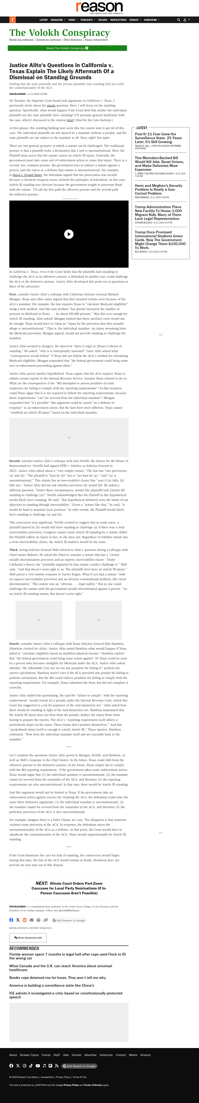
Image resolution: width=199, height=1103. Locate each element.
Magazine (57, 19)
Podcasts (87, 19)
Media (133, 1055)
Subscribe (150, 19)
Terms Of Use (79, 1077)
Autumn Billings (143, 222)
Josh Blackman (17, 93)
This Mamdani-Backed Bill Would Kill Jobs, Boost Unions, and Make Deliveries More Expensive (159, 163)
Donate (134, 19)
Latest (44, 19)
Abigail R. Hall (142, 145)
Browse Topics (29, 1055)
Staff (57, 1055)
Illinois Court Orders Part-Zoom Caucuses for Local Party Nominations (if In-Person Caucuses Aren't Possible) (69, 888)
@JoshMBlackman (69, 910)
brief (70, 120)
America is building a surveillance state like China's (51, 985)
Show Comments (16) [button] (29, 937)
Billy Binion (141, 251)
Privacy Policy (63, 1077)
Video (72, 19)
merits (51, 105)
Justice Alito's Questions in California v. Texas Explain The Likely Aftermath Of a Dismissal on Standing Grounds (61, 71)
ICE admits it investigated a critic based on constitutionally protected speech (65, 995)
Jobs (66, 1055)
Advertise (90, 1055)
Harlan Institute (35, 910)
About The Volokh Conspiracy (65, 48)
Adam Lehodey (166, 173)
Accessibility (47, 1077)
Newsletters (118, 19)
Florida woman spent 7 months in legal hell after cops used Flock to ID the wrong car (67, 956)
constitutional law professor (46, 906)
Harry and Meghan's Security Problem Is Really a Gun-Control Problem (158, 189)
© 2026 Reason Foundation (23, 1077)
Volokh (102, 19)
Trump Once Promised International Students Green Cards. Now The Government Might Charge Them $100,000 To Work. (160, 240)
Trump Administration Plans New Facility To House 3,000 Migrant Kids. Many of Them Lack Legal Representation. (158, 212)
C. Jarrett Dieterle (144, 173)
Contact (121, 1055)
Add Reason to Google (70, 920)
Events (46, 1055)
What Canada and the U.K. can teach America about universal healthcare (60, 967)
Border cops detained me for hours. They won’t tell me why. (58, 977)
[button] (186, 19)
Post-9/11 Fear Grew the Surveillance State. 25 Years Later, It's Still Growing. (158, 138)
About (13, 1055)
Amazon (145, 1055)
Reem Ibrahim (142, 197)
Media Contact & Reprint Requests (30, 928)
